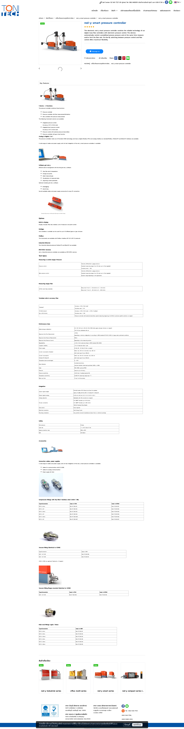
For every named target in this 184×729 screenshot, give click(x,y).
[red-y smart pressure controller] (60, 43)
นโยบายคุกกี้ (54, 726)
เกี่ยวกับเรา (104, 10)
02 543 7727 (114, 2)
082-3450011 (133, 2)
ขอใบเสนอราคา (165, 10)
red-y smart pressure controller (121, 64)
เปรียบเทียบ (103, 58)
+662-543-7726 (126, 715)
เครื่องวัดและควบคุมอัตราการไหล (100, 64)
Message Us (96, 51)
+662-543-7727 (133, 711)
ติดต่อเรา (177, 10)
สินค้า (113, 10)
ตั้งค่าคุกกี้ (127, 725)
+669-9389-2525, (127, 719)
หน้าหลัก (95, 10)
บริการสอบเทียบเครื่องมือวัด (130, 10)
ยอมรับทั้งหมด (137, 725)
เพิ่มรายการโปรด (90, 58)
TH (178, 2)
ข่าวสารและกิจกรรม (150, 10)
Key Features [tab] (44, 83)
